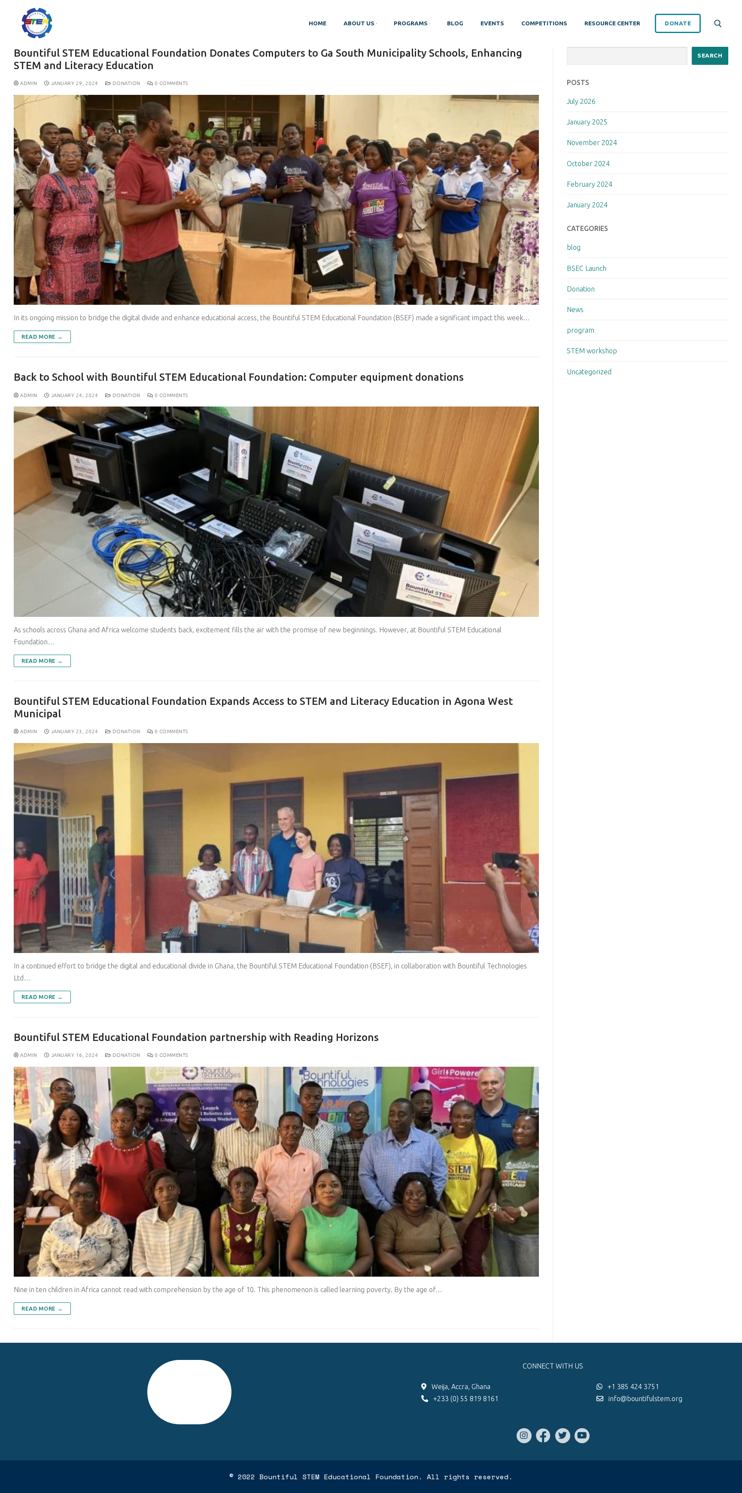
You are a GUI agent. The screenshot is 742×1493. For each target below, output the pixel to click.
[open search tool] (718, 23)
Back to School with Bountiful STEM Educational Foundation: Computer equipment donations (239, 377)
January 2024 (587, 205)
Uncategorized (589, 372)
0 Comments (170, 83)
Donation (125, 83)
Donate (678, 23)
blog (574, 247)
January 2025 (587, 122)
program (580, 330)
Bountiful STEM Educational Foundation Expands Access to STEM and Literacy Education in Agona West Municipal (263, 707)
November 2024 (592, 142)
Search (709, 55)
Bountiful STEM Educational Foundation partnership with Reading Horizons (196, 1037)
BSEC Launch (586, 268)
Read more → (42, 337)
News (575, 309)
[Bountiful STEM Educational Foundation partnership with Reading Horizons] (276, 1172)
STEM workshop (592, 351)
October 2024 (588, 163)
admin (28, 83)
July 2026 (581, 101)
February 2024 (589, 184)
